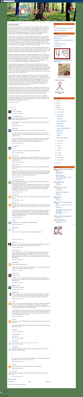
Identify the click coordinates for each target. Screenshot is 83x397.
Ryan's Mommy (15, 116)
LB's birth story (57, 46)
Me (12, 220)
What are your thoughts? (62, 137)
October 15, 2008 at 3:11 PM (17, 217)
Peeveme (14, 292)
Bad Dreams (59, 118)
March (58, 155)
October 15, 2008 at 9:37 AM (17, 113)
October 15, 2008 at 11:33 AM (17, 152)
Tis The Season (59, 188)
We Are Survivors (61, 125)
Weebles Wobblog (60, 175)
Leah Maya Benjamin (17, 179)
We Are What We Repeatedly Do (64, 216)
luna (13, 319)
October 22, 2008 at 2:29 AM (17, 376)
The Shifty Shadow (60, 219)
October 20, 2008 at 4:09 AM (17, 343)
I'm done (59, 135)
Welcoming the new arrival (61, 212)
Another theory (60, 116)
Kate (13, 364)
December (59, 109)
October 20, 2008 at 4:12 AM (17, 361)
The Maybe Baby (60, 182)
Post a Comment (12, 379)
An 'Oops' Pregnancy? (62, 121)
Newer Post (11, 381)
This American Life (21, 64)
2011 (57, 100)
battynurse (14, 285)
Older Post (47, 381)
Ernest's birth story (58, 38)
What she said (60, 130)
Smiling (13, 128)
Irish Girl (14, 262)
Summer (14, 194)
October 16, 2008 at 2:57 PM (17, 316)
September (59, 140)
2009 (57, 105)
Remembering (60, 123)
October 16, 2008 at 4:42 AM (17, 259)
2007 (57, 163)
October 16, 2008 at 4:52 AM (17, 270)
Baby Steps (58, 197)
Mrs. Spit (14, 146)
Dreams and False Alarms (62, 192)
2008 (57, 107)
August (59, 143)
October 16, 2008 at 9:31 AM (17, 289)
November (59, 112)
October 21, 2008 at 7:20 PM (17, 368)
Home (29, 381)
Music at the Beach (60, 172)
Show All (72, 224)
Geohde (14, 227)
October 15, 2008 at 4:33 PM (17, 224)
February (59, 157)
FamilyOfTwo (15, 39)
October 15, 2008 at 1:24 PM (17, 191)
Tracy (13, 242)
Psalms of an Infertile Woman (64, 128)
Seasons (58, 193)
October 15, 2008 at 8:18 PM (17, 239)
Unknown (14, 202)
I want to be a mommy (61, 187)
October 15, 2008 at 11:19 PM (17, 247)
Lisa (13, 109)
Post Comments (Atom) (20, 384)
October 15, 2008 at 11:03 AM (17, 143)
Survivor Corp (34, 252)
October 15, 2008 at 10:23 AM (17, 125)
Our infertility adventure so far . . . (62, 35)
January (59, 159)
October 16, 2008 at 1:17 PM (17, 298)
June (58, 148)
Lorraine (14, 273)
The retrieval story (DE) (59, 43)
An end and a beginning (61, 221)
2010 (57, 103)
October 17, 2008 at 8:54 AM (17, 331)
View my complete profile (60, 30)
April (58, 152)
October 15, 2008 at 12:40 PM (17, 176)
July (58, 145)
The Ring (58, 183)
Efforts (57, 198)
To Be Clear (59, 133)
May (58, 150)
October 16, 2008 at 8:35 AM (17, 282)
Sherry (13, 155)
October (59, 114)
